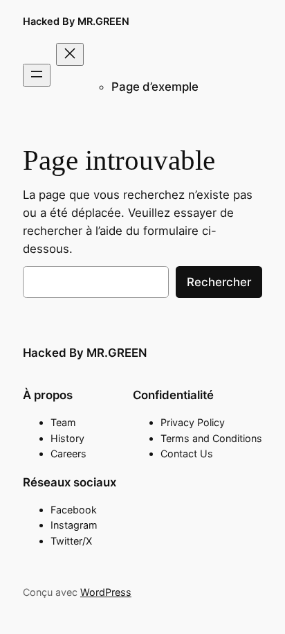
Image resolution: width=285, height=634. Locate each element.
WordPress (105, 592)
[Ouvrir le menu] (36, 75)
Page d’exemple (155, 87)
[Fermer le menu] (70, 54)
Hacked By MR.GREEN (76, 21)
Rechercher (219, 282)
